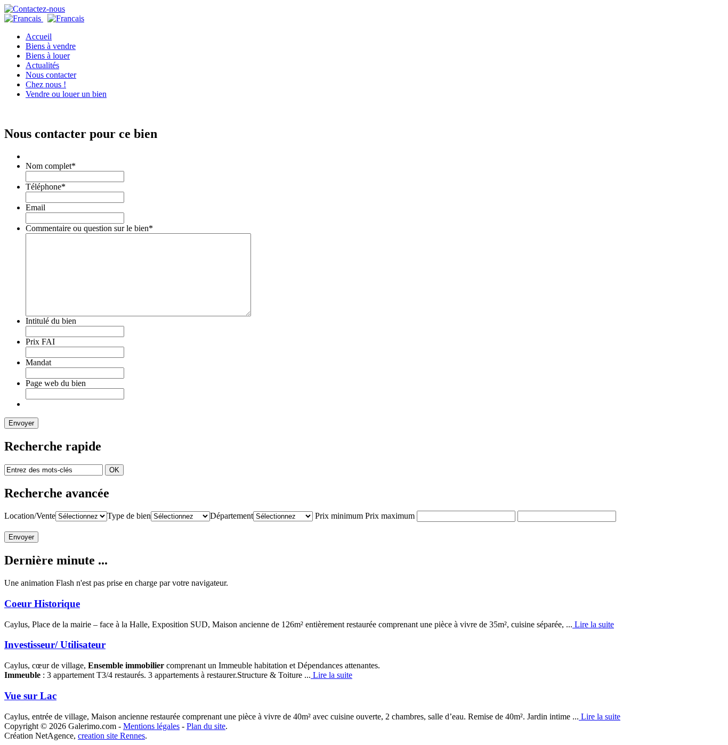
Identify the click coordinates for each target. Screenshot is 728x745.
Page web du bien (56, 383)
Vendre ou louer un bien (66, 94)
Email (35, 207)
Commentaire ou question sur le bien (89, 228)
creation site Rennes (111, 735)
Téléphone (46, 186)
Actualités (42, 65)
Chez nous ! (46, 84)
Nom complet (51, 165)
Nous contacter (51, 74)
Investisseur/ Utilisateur (55, 644)
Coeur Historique (42, 603)
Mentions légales (151, 726)
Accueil (39, 36)
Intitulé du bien (51, 320)
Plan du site (206, 726)
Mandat (38, 362)
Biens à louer (48, 55)
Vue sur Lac (30, 695)
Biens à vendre (51, 46)
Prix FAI (40, 341)
